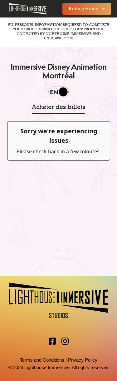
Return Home (84, 9)
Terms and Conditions (42, 360)
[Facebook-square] (52, 341)
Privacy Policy (82, 360)
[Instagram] (65, 341)
